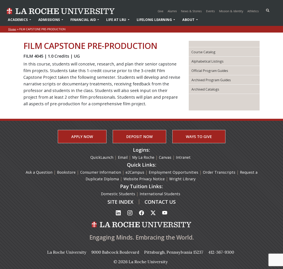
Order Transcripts (219, 172)
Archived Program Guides (211, 80)
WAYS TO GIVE (199, 136)
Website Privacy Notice (144, 178)
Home (12, 29)
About (188, 19)
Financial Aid (83, 19)
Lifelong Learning (154, 19)
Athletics (253, 11)
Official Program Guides (209, 70)
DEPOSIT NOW (139, 136)
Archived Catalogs (205, 89)
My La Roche (143, 157)
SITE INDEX (120, 201)
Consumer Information (100, 172)
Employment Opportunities (173, 172)
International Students (160, 193)
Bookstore (66, 172)
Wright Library (182, 178)
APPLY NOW (82, 136)
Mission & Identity (231, 11)
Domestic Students (118, 193)
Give (160, 11)
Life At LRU (116, 19)
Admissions (49, 19)
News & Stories (191, 11)
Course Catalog (203, 52)
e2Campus (135, 172)
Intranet (183, 157)
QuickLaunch (101, 157)
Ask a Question (39, 172)
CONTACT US (160, 201)
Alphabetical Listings (207, 61)
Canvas (165, 157)
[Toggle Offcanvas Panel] (267, 10)
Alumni (172, 11)
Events (210, 11)
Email (123, 157)
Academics (18, 19)
